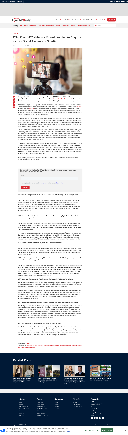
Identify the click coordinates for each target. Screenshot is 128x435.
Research (57, 404)
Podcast (86, 19)
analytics (40, 345)
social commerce (29, 348)
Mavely (31, 109)
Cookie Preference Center (91, 430)
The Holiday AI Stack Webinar (28, 25)
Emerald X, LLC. (102, 425)
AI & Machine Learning (42, 408)
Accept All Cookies (107, 430)
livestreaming (61, 345)
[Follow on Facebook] (117, 1)
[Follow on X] (122, 1)
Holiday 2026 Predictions (46, 25)
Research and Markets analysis (62, 99)
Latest (57, 19)
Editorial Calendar (77, 404)
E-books (57, 408)
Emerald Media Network (8, 1)
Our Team (75, 402)
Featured (29, 345)
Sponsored (21, 415)
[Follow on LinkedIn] (119, 1)
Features (16, 33)
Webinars (57, 402)
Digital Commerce (41, 413)
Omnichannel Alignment (43, 415)
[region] (64, 430)
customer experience (50, 345)
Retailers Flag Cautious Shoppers (65, 25)
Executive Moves (41, 406)
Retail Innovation (41, 411)
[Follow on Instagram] (124, 1)
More (101, 19)
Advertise (19, 1)
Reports (57, 406)
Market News (40, 402)
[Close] (125, 430)
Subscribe (111, 19)
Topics (66, 19)
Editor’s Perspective (23, 406)
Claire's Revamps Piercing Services (87, 25)
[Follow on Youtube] (127, 1)
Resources (75, 19)
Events (93, 19)
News (20, 402)
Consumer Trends (41, 404)
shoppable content (71, 345)
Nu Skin (78, 107)
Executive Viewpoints (24, 408)
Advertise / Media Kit (77, 406)
